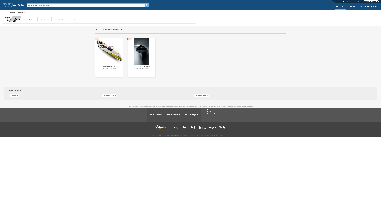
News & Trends (370, 6)
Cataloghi (352, 6)
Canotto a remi (14, 95)
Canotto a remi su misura (201, 95)
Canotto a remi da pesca (109, 95)
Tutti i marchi (210, 110)
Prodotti (339, 6)
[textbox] (86, 5)
